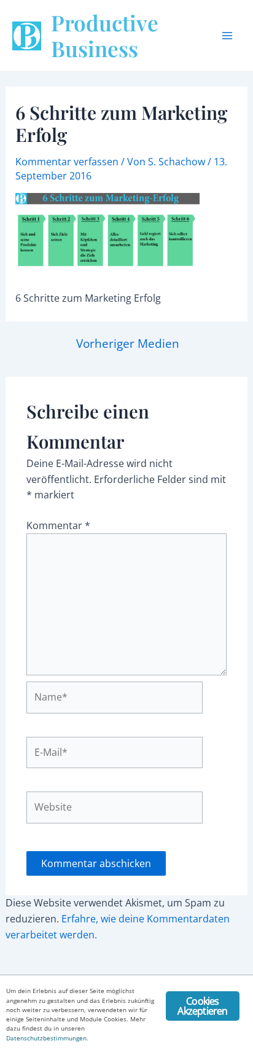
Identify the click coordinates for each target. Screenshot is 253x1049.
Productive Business (104, 35)
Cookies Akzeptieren (202, 1006)
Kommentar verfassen (67, 161)
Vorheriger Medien (127, 343)
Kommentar (58, 525)
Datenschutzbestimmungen (46, 1038)
